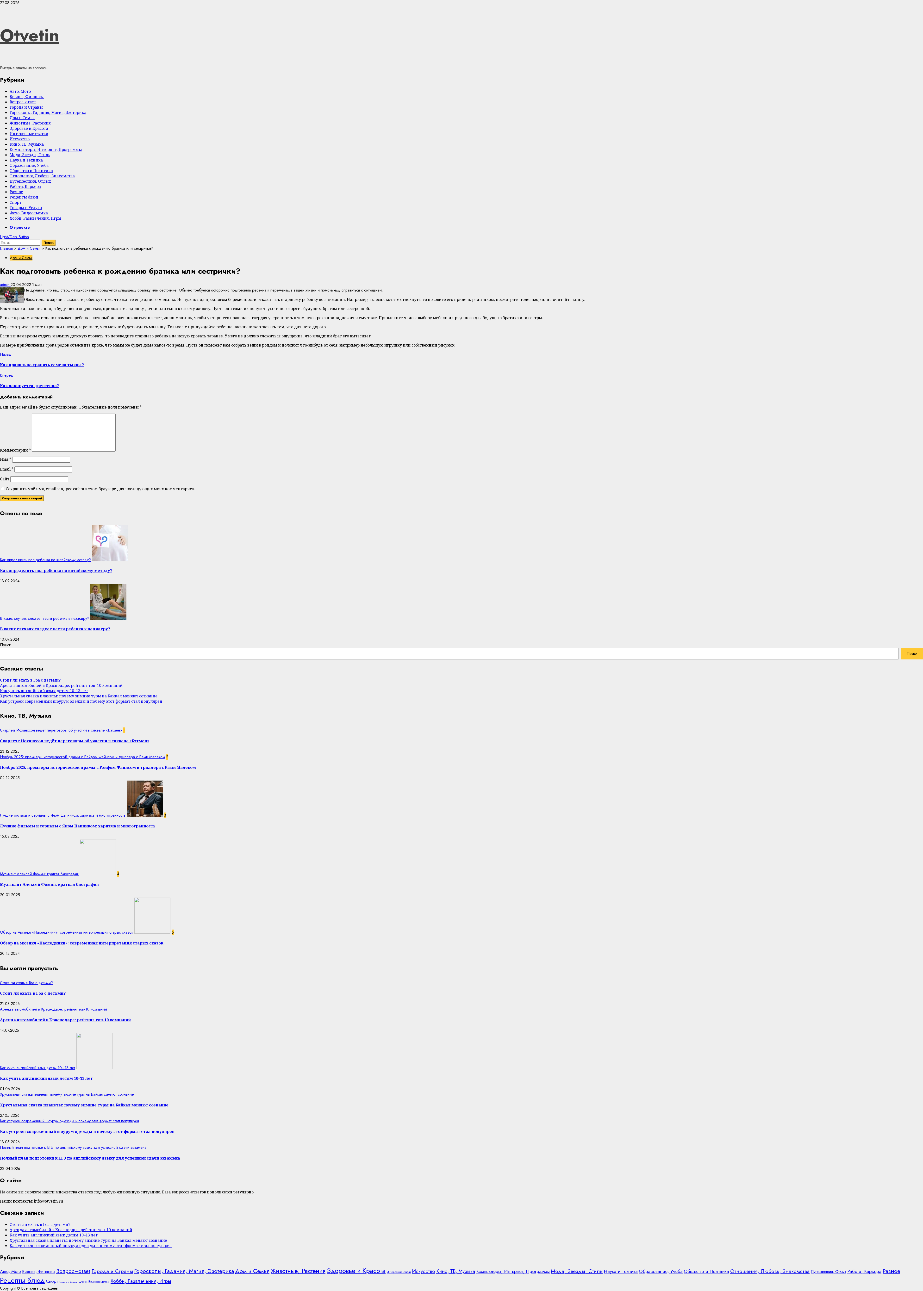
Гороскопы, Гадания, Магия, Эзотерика (48, 112)
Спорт (15, 202)
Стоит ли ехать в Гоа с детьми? (30, 680)
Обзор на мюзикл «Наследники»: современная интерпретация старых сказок (66, 932)
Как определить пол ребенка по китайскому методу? (45, 560)
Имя (5, 459)
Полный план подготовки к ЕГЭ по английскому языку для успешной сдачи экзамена (73, 1147)
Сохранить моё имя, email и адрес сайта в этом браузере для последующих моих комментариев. (100, 488)
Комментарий (15, 450)
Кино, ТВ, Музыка (27, 144)
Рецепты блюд (24, 197)
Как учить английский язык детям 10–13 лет (44, 690)
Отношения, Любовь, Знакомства (42, 176)
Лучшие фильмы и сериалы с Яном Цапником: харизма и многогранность (62, 815)
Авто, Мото (20, 91)
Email (6, 469)
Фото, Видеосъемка (29, 213)
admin (5, 284)
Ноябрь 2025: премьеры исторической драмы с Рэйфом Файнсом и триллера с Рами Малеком (82, 757)
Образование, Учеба (29, 165)
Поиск (5, 645)
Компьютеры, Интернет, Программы (46, 149)
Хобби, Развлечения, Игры (35, 218)
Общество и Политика (31, 170)
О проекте (20, 227)
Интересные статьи (29, 133)
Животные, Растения (30, 123)
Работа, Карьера (25, 186)
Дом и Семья (22, 117)
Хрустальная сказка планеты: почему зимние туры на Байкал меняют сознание (78, 696)
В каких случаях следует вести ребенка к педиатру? (44, 618)
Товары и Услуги (26, 207)
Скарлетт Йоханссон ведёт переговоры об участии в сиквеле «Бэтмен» (61, 730)
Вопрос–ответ (23, 102)
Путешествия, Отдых (30, 181)
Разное (16, 191)
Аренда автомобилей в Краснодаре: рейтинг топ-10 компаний (61, 685)
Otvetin (29, 35)
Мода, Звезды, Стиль (30, 154)
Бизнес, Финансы (27, 96)
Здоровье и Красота (29, 128)
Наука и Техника (26, 160)
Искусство (20, 139)
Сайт (4, 479)
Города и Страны (26, 107)
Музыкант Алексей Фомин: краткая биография (39, 874)
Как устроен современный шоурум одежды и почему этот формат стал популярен (81, 701)
